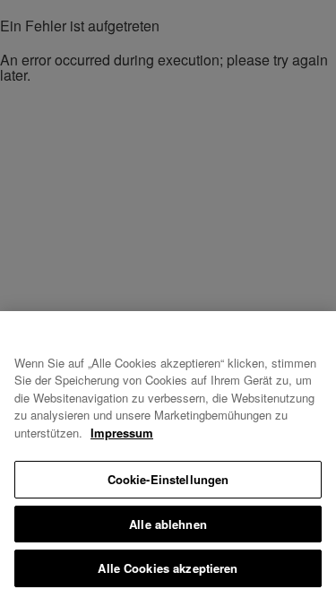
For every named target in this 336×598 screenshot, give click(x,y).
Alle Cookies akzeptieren (167, 567)
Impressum (121, 432)
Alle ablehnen (168, 524)
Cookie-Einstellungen (168, 479)
